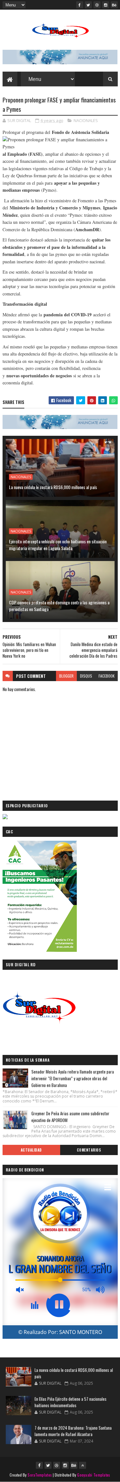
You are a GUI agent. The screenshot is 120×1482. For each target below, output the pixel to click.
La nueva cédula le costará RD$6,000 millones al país (53, 487)
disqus (86, 676)
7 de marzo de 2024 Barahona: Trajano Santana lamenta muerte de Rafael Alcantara (73, 1431)
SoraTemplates (40, 1475)
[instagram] (105, 4)
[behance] (114, 4)
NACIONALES (86, 120)
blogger (66, 676)
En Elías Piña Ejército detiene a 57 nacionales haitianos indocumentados (71, 1402)
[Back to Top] (82, 1465)
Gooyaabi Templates (93, 1475)
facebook (107, 676)
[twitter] (88, 4)
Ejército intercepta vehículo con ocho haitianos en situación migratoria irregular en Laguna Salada (58, 544)
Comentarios (89, 1150)
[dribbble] (96, 4)
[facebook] (79, 4)
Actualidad (31, 1150)
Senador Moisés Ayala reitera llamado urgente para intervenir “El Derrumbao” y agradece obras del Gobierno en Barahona (72, 1078)
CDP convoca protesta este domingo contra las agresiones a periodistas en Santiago (59, 605)
